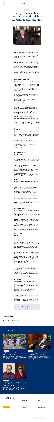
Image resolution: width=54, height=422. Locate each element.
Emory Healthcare (24, 400)
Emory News (27, 3)
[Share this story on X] (25, 306)
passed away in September (22, 71)
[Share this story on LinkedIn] (27, 306)
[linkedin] (10, 418)
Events (23, 402)
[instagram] (7, 418)
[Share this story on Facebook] (23, 306)
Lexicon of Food (23, 170)
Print (28, 308)
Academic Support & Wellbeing (26, 398)
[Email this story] (31, 306)
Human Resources (41, 405)
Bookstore (39, 400)
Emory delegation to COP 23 (21, 173)
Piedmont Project (32, 84)
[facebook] (3, 418)
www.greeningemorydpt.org (19, 94)
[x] (5, 418)
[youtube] (8, 418)
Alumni (39, 398)
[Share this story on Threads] (29, 306)
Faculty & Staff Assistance (26, 405)
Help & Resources (24, 407)
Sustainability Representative (19, 56)
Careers (39, 402)
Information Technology (42, 407)
